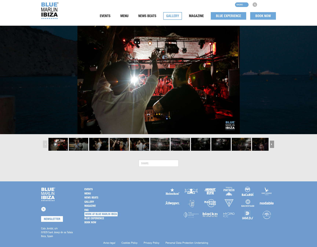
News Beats (147, 16)
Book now (263, 16)
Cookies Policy (129, 243)
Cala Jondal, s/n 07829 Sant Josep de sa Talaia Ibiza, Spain (57, 232)
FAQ (86, 210)
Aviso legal (109, 243)
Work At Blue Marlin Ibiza (101, 214)
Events (105, 16)
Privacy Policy (151, 243)
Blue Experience (228, 16)
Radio (239, 4)
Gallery (172, 16)
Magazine (196, 16)
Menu (124, 16)
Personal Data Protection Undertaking (186, 243)
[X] (254, 4)
